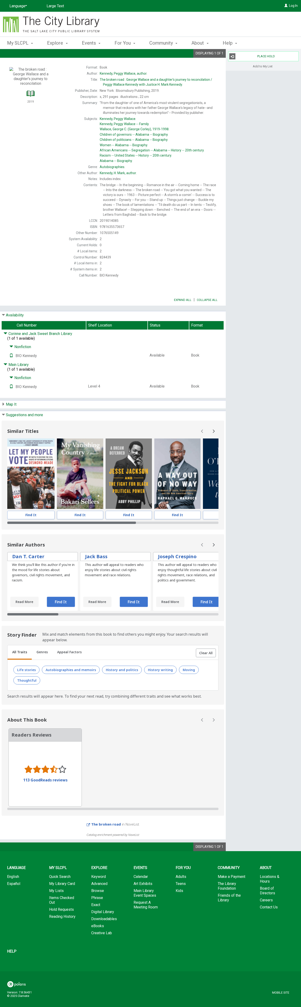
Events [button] (89, 43)
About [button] (198, 43)
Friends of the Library (229, 897)
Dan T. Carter (28, 556)
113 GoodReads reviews (45, 780)
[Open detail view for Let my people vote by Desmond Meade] (31, 473)
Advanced (99, 883)
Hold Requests (61, 909)
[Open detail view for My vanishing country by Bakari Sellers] (80, 473)
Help (11, 951)
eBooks (97, 926)
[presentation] (31, 473)
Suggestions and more (24, 415)
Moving (189, 670)
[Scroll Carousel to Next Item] (213, 431)
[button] (206, 653)
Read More (24, 602)
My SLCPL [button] (18, 43)
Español (13, 883)
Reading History (62, 916)
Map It (11, 404)
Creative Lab (101, 933)
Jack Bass (96, 556)
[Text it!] (11, 356)
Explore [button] (55, 43)
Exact (95, 905)
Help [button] (228, 43)
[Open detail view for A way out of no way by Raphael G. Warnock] (177, 473)
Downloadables (104, 919)
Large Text (55, 6)
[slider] (112, 523)
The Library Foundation (227, 886)
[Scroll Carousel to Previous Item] (202, 431)
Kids (179, 890)
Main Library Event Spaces (145, 893)
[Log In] (286, 6)
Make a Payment (231, 876)
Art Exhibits (143, 883)
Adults (181, 876)
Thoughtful (26, 680)
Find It (30, 515)
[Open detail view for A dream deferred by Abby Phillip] (129, 473)
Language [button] (16, 867)
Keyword (98, 876)
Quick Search (60, 876)
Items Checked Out (61, 900)
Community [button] (161, 43)
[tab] (20, 652)
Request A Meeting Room (146, 904)
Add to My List (263, 66)
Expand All (182, 300)
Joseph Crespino (177, 556)
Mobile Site (280, 992)
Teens (181, 883)
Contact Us (269, 907)
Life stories (26, 670)
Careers (266, 900)
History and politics (122, 670)
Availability (15, 315)
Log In (293, 6)
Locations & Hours (269, 879)
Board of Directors (267, 890)
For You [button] (123, 43)
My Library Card (62, 883)
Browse (97, 890)
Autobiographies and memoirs (71, 670)
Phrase (97, 898)
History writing (160, 670)
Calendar (141, 876)
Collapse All (207, 300)
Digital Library (102, 912)
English (13, 876)
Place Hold (266, 56)
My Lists (56, 890)
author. (123, 73)
